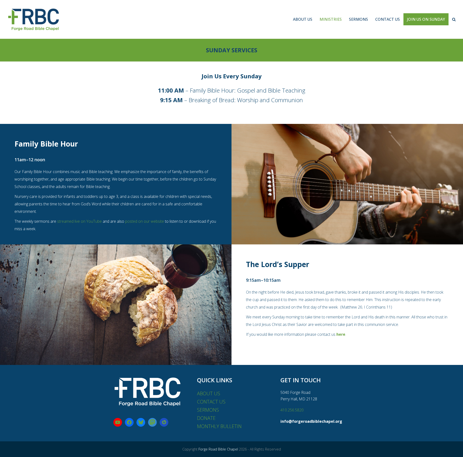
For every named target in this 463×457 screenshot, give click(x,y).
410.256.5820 (292, 410)
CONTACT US (211, 401)
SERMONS (208, 410)
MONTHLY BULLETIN (219, 426)
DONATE (206, 418)
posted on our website (144, 221)
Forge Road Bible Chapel (218, 449)
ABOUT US (208, 393)
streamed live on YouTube (79, 221)
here (340, 334)
